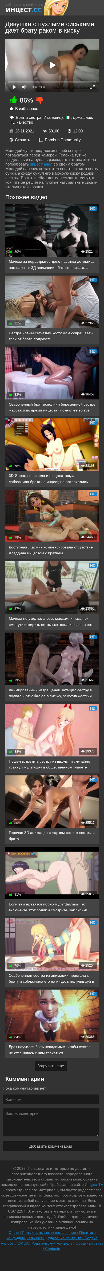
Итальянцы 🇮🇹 (57, 117)
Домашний (82, 117)
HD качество (21, 122)
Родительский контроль (51, 1243)
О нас (14, 1232)
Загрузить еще (50, 1066)
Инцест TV (94, 1184)
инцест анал (41, 164)
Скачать (22, 140)
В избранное (26, 108)
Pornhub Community (63, 140)
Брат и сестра (28, 117)
